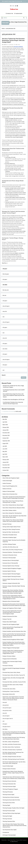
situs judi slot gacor (7, 707)
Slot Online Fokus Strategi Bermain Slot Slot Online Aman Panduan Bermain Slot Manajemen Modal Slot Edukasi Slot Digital (14, 733)
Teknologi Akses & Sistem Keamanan (11, 797)
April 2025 (5, 454)
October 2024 (5, 470)
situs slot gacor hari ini (8, 718)
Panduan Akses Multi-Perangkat (9, 621)
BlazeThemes (15, 841)
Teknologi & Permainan (8, 791)
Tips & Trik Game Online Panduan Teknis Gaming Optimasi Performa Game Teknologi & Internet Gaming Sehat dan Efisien (14, 826)
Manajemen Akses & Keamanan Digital (11, 601)
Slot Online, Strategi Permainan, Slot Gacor (12, 756)
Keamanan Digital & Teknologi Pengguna (11, 573)
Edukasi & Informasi (7, 488)
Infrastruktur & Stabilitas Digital (9, 537)
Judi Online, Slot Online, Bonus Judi (10, 547)
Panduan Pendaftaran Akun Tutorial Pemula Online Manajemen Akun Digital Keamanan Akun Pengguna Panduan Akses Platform (14, 644)
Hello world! (18, 411)
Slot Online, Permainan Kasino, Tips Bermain (12, 749)
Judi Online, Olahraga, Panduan (9, 544)
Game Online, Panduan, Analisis (9, 510)
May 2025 (5, 451)
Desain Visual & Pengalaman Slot (10, 486)
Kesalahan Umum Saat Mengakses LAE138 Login (13, 1)
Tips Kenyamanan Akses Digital (9, 829)
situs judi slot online (7, 710)
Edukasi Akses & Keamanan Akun (10, 494)
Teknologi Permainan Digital (9, 810)
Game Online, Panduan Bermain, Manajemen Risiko (14, 507)
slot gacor (5, 279)
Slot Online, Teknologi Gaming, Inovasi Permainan (13, 759)
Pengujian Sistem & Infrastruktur (10, 658)
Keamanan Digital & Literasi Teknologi (11, 565)
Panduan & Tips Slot (7, 619)
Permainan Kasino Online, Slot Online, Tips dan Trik (14, 675)
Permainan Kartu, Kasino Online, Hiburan (11, 672)
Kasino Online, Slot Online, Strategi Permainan (13, 549)
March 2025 (5, 456)
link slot (4, 295)
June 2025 (5, 448)
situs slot (5, 311)
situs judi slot (6, 705)
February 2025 (6, 459)
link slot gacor (6, 274)
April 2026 (5, 422)
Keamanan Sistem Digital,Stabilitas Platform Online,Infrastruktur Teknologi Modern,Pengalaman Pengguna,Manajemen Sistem (14, 597)
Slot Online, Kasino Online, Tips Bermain (11, 747)
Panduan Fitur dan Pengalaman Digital (11, 624)
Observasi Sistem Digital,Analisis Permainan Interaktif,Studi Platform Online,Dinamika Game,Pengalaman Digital (12, 612)
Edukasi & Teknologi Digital (9, 491)
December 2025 (6, 432)
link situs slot (6, 290)
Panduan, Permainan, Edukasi (9, 656)
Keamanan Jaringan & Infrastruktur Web (11, 583)
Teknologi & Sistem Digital (8, 794)
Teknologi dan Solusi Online (9, 802)
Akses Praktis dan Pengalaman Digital (11, 478)
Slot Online (5, 729)
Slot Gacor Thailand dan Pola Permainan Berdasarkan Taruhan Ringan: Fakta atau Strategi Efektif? (13, 40)
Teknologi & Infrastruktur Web (9, 783)
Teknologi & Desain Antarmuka (9, 781)
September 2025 (6, 440)
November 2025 (6, 435)
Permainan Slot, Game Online (9, 688)
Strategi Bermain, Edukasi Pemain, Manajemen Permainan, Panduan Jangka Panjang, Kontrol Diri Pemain (13, 773)
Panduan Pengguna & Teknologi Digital (11, 647)
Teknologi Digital (6, 805)
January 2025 (5, 462)
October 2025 (5, 438)
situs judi (5, 702)
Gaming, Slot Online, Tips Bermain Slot (11, 532)
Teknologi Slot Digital (7, 816)
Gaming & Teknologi (7, 524)
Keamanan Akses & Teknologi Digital (11, 560)
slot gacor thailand (18, 46)
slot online (5, 348)
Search (3, 375)
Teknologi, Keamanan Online (9, 821)
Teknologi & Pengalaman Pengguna (10, 789)
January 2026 (5, 430)
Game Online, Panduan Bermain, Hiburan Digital (13, 505)
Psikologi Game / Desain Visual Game (11, 691)
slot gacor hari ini (6, 726)
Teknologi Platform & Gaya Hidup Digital (11, 813)
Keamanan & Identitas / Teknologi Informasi (12, 552)
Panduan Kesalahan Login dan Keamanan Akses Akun (14, 631)
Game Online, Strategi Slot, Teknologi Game (12, 513)
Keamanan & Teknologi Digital (9, 557)
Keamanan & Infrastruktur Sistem (10, 555)
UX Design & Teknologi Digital (9, 835)
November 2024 (6, 467)
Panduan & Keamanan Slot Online (10, 616)
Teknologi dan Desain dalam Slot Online (11, 800)
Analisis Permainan (7, 483)
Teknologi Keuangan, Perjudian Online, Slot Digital (13, 808)
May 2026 (5, 419)
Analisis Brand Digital (7, 480)
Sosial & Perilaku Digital (8, 766)
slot (3, 316)
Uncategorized (6, 832)
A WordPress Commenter (8, 411)
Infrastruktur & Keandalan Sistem (10, 534)
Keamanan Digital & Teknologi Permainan (12, 576)
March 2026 (5, 424)
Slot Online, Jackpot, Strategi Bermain (11, 741)
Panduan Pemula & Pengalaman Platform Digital (13, 639)
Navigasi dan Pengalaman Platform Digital (12, 608)
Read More (4, 263)
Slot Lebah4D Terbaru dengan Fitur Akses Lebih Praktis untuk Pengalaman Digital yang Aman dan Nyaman (13, 395)
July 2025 (5, 446)
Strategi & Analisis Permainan (9, 768)
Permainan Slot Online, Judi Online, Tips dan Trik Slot (14, 682)
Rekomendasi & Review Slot (9, 694)
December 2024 (6, 465)
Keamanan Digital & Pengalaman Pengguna (12, 568)
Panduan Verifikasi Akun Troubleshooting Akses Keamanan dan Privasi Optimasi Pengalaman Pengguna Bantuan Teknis (13, 652)
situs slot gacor (6, 306)
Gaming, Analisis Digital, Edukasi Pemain (11, 526)
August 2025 (5, 443)
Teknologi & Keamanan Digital (9, 786)
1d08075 (5, 44)
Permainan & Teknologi (8, 665)
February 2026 (6, 427)
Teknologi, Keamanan (7, 818)
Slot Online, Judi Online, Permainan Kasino (12, 744)
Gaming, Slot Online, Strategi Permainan (11, 529)
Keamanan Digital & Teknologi (9, 571)
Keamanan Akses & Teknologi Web (10, 563)
